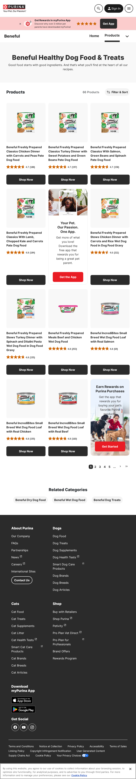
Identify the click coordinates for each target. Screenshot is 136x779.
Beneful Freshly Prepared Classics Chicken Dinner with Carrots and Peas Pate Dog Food (25, 153)
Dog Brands (61, 575)
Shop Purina (61, 619)
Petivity (58, 626)
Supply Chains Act (19, 755)
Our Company (20, 536)
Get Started (110, 446)
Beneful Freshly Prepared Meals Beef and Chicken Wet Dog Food (66, 337)
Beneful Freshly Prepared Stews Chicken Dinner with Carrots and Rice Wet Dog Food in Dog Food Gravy (109, 239)
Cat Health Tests (22, 640)
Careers (16, 564)
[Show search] (98, 8)
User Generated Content (91, 750)
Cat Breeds (18, 665)
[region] (68, 771)
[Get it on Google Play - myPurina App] (23, 709)
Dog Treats (60, 543)
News (15, 557)
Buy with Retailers (65, 612)
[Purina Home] (48, 8)
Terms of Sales (118, 746)
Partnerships (19, 550)
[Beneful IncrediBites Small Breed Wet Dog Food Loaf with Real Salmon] (110, 308)
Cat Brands (18, 658)
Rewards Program (65, 658)
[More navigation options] (127, 36)
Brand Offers (61, 651)
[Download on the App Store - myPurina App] (22, 700)
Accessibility (97, 746)
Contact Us (22, 580)
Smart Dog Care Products (64, 566)
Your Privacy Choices (69, 755)
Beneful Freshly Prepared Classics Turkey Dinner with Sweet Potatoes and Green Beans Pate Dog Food (67, 153)
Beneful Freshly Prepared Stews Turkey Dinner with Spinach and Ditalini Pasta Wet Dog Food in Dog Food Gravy (24, 341)
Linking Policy (16, 750)
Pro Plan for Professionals (62, 642)
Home (94, 36)
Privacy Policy (76, 746)
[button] (26, 180)
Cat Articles (19, 672)
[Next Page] (120, 466)
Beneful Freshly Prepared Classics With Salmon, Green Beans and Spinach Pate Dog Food (108, 153)
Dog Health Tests (64, 557)
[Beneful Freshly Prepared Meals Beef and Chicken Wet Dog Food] (67, 308)
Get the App (68, 277)
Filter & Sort (120, 92)
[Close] (20, 24)
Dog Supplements (65, 550)
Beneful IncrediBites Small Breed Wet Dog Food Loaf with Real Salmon (108, 337)
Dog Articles (61, 589)
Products (112, 35)
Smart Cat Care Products (21, 649)
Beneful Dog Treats (107, 500)
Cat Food (17, 612)
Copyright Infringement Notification (50, 750)
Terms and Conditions (21, 746)
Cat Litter (17, 633)
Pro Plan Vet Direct (65, 633)
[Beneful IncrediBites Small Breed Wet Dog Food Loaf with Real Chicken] (26, 398)
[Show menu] (129, 8)
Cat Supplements (22, 626)
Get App (108, 23)
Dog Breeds (61, 582)
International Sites (23, 571)
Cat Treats (18, 619)
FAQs (14, 543)
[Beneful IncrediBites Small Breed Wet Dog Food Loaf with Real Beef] (67, 398)
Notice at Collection (50, 746)
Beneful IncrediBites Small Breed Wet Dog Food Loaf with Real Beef (66, 427)
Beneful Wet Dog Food (69, 500)
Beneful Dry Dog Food (30, 500)
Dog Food (59, 536)
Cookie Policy (43, 755)
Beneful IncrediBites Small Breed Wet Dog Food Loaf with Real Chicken (24, 427)
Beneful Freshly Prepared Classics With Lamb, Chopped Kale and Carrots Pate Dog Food (24, 239)
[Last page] (126, 466)
